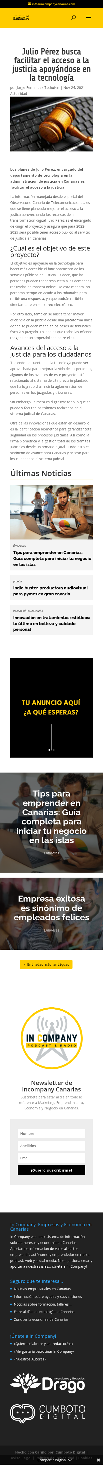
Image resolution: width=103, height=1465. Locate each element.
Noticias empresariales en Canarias (42, 1288)
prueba (17, 581)
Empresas (19, 545)
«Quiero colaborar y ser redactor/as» (43, 1343)
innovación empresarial (28, 611)
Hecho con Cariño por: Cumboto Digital (50, 1452)
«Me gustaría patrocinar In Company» (44, 1351)
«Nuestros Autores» (30, 1359)
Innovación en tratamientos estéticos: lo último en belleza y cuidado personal (51, 623)
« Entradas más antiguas (46, 964)
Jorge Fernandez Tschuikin (38, 87)
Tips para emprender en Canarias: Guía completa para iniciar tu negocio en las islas (52, 558)
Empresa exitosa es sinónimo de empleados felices (51, 908)
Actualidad (18, 93)
